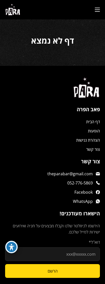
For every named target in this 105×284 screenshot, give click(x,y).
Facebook (83, 192)
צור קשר (93, 149)
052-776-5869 (80, 183)
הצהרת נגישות (88, 140)
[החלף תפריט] (97, 10)
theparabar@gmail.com (70, 174)
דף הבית (93, 122)
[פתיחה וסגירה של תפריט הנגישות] (11, 247)
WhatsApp (83, 201)
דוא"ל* (94, 242)
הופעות (94, 131)
